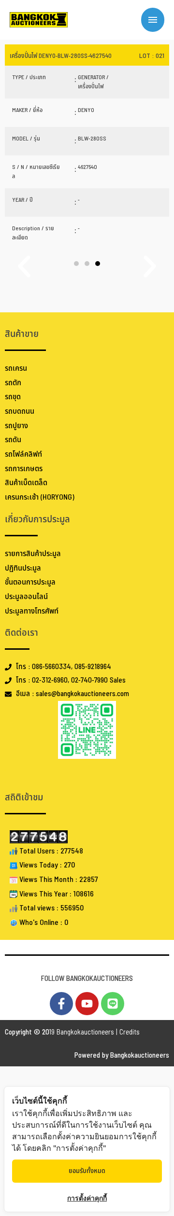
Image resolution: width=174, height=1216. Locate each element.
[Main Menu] (152, 20)
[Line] (112, 1003)
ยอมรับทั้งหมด (87, 1171)
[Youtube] (87, 1003)
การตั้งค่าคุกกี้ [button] (87, 1198)
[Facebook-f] (61, 1003)
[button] (76, 263)
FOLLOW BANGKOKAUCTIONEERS (87, 978)
